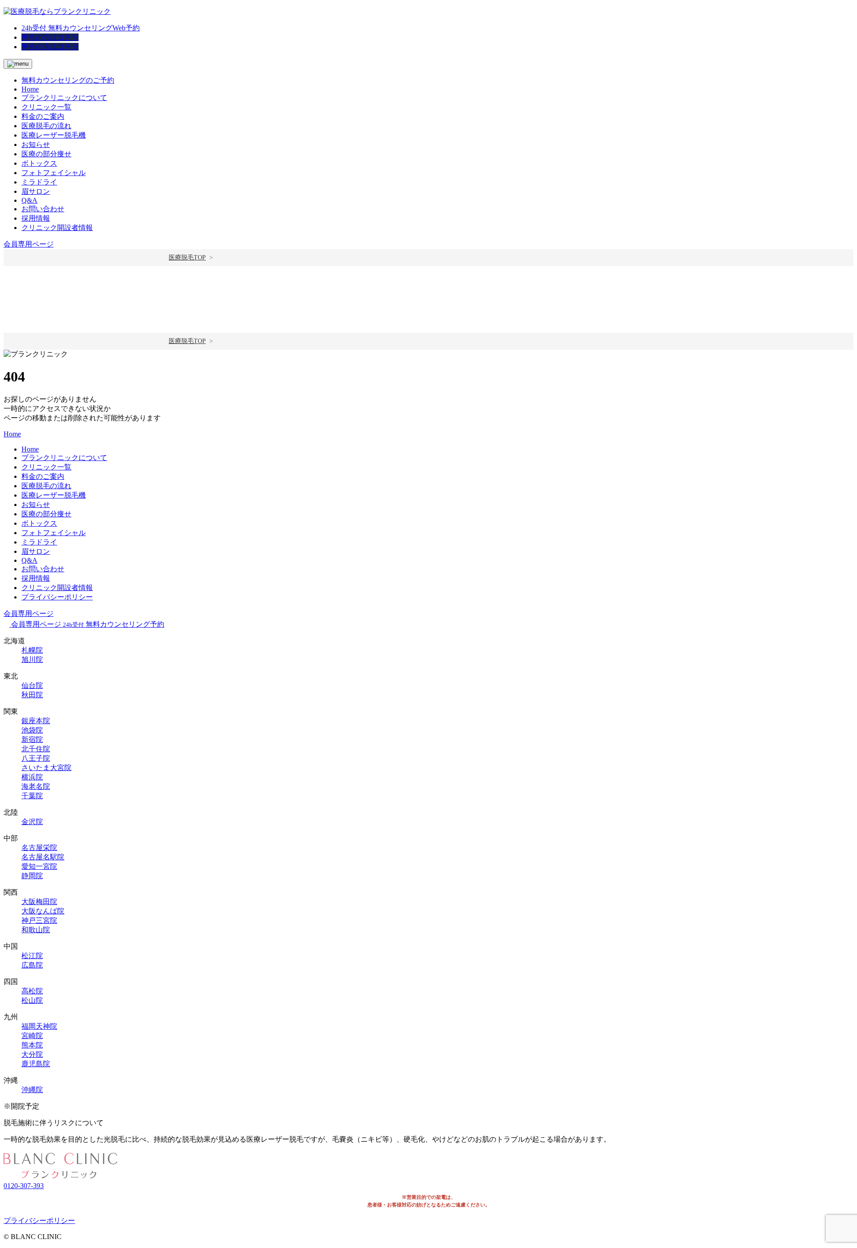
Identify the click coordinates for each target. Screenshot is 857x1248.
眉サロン (35, 191)
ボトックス (39, 163)
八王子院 (35, 758)
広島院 (32, 965)
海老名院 (35, 786)
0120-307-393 (24, 1185)
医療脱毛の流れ (46, 126)
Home (30, 89)
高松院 (32, 991)
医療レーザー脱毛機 (53, 135)
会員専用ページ (29, 244)
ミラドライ (39, 182)
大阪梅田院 (39, 901)
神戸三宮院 (39, 920)
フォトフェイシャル (53, 172)
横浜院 (32, 777)
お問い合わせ (42, 209)
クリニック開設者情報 (57, 227)
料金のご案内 (42, 116)
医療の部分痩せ (46, 154)
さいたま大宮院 (46, 767)
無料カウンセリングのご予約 (67, 80)
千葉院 (32, 796)
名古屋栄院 (39, 847)
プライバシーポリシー (57, 597)
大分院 (32, 1054)
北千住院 (35, 749)
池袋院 (32, 730)
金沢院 (32, 821)
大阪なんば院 (42, 911)
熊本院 (32, 1045)
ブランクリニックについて (64, 97)
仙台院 (32, 685)
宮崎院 (32, 1035)
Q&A (29, 200)
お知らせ (35, 144)
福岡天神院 (39, 1026)
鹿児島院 (35, 1064)
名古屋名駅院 (42, 857)
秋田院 (32, 695)
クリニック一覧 (46, 107)
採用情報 (35, 218)
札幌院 (32, 650)
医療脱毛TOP (187, 257)
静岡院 (32, 875)
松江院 (32, 955)
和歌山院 (35, 930)
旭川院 (32, 659)
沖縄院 (32, 1089)
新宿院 (32, 739)
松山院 (32, 1000)
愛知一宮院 (39, 866)
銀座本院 (35, 721)
